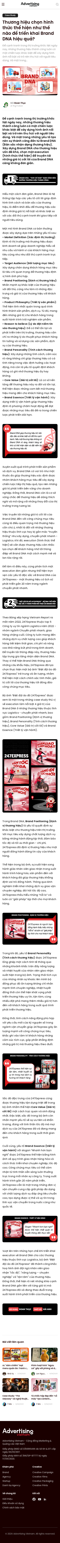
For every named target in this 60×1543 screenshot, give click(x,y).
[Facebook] (34, 1499)
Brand (5, 1472)
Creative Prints (40, 1485)
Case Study (10, 15)
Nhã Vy (10, 1374)
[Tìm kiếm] (57, 4)
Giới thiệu (7, 1499)
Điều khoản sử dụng (13, 1503)
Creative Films (39, 1477)
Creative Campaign (42, 1472)
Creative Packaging (42, 1481)
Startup (6, 1481)
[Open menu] (3, 4)
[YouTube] (39, 1499)
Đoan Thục (20, 103)
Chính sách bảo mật (13, 1508)
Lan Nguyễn (41, 1374)
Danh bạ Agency (11, 1485)
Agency (6, 1477)
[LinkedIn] (45, 1499)
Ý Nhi (9, 1404)
